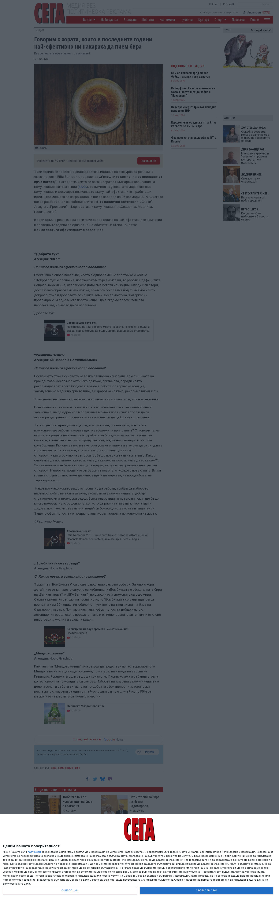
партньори (34, 851)
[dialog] (139, 856)
